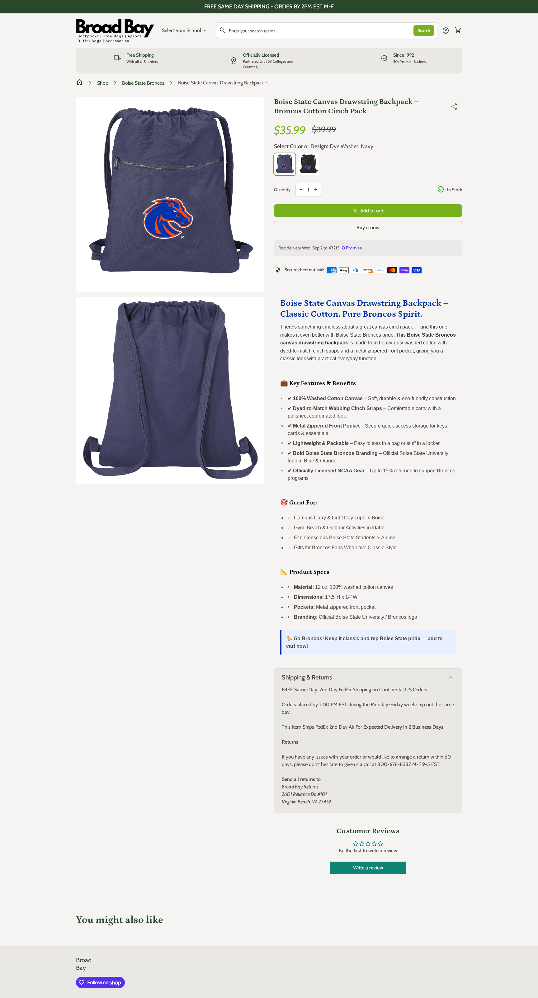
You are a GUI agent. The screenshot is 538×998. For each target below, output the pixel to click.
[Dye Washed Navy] (284, 164)
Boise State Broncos (143, 83)
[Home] (115, 30)
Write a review (368, 868)
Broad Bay (84, 964)
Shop (102, 83)
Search (424, 30)
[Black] (308, 164)
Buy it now (368, 227)
